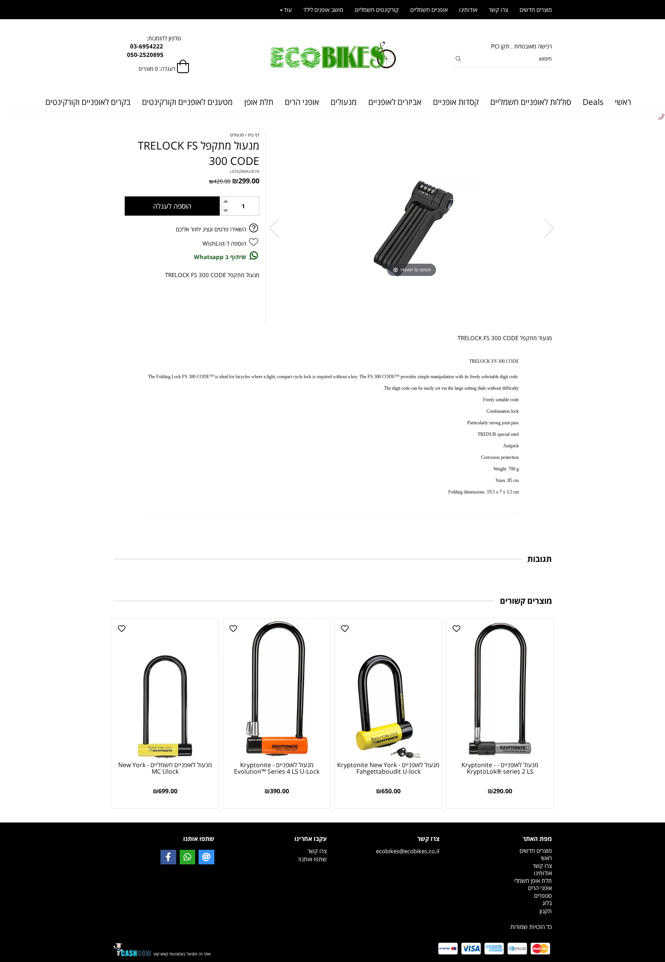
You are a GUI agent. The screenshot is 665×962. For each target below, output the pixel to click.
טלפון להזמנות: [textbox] (164, 46)
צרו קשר (498, 9)
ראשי (623, 101)
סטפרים (543, 895)
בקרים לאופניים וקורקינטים (87, 101)
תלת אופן (258, 101)
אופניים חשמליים (429, 9)
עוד (288, 9)
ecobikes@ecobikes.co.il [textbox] (407, 844)
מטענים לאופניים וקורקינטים (187, 101)
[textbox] (501, 911)
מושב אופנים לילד (323, 9)
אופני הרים (302, 101)
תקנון (546, 911)
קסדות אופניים (456, 101)
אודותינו (468, 9)
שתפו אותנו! (312, 859)
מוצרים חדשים (536, 9)
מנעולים (344, 101)
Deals (593, 101)
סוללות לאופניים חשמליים (530, 101)
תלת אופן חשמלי (533, 880)
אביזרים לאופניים (394, 101)
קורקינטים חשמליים (377, 9)
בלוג (547, 903)
